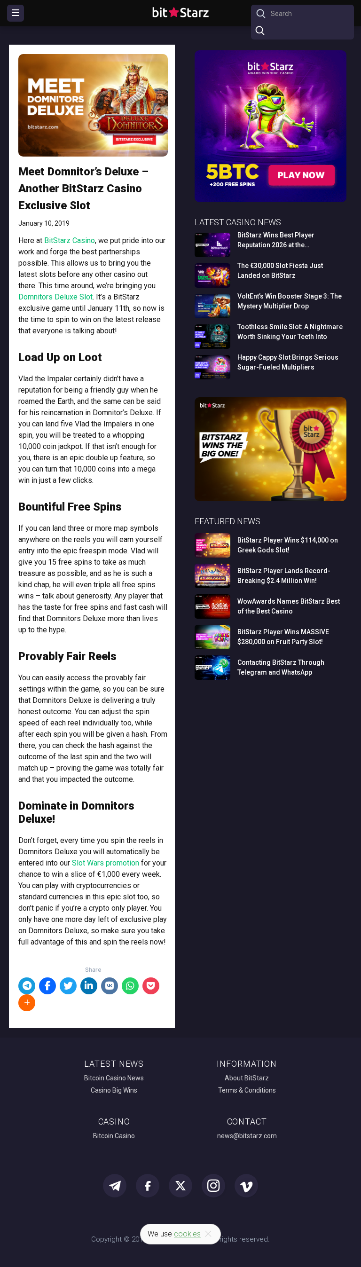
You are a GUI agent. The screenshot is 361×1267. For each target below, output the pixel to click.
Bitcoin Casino (114, 1136)
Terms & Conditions (247, 1090)
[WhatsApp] (130, 985)
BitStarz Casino (69, 240)
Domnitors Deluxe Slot (55, 296)
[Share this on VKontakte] (109, 985)
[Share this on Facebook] (47, 985)
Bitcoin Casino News (114, 1078)
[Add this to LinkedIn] (88, 985)
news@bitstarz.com (247, 1136)
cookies (187, 1233)
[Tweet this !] (68, 985)
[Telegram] (26, 985)
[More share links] (26, 1002)
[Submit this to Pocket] (150, 985)
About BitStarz (247, 1078)
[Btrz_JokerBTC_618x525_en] (270, 200)
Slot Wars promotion (105, 862)
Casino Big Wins (114, 1090)
